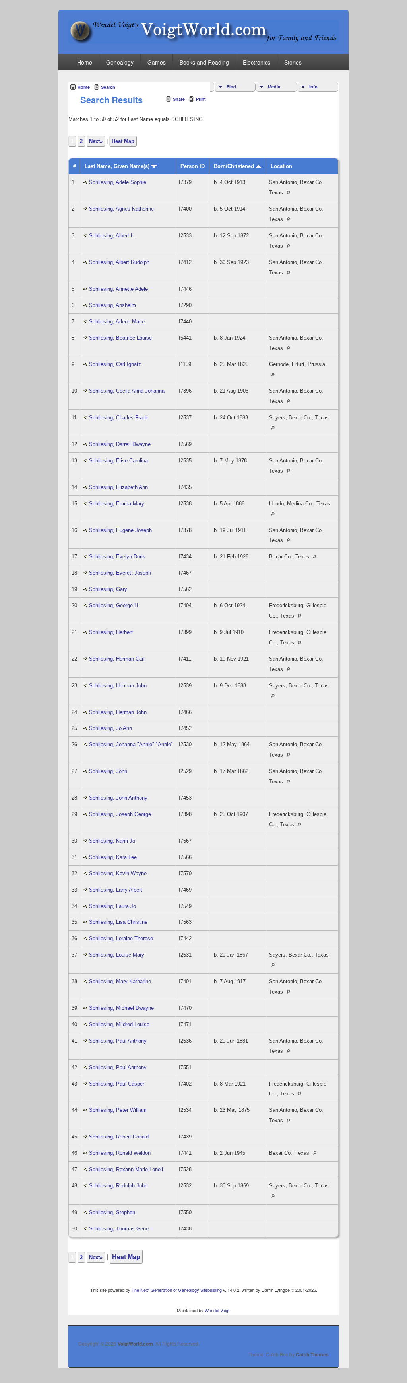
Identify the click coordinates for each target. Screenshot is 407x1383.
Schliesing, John (108, 771)
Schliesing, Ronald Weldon (120, 1153)
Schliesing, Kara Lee (113, 857)
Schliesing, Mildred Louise (119, 1024)
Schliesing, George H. (114, 605)
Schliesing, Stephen (112, 1212)
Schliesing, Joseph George (120, 814)
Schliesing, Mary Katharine (120, 981)
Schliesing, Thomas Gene (119, 1229)
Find (231, 87)
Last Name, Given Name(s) (118, 166)
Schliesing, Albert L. (112, 236)
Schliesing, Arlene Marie (117, 322)
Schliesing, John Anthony (118, 798)
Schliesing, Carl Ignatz (115, 364)
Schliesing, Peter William (118, 1110)
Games (156, 62)
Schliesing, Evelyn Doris (117, 556)
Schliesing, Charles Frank (118, 418)
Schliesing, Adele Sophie (117, 182)
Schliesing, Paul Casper (116, 1084)
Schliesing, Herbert (111, 632)
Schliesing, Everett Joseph (120, 573)
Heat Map (123, 141)
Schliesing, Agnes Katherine (121, 209)
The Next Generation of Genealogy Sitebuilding (177, 1290)
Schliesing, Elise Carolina (118, 461)
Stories (293, 62)
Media (274, 87)
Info (313, 87)
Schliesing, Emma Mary (116, 504)
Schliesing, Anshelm (112, 305)
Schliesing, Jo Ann (110, 728)
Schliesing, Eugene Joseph (120, 530)
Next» (96, 141)
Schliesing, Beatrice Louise (120, 338)
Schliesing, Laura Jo (112, 906)
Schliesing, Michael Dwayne (121, 1008)
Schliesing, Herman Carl (117, 659)
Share (179, 99)
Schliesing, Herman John (118, 686)
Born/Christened (235, 166)
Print (201, 99)
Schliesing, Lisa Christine (118, 922)
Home (84, 62)
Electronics (256, 62)
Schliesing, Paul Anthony (118, 1041)
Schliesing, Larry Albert (115, 890)
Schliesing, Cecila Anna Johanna (127, 391)
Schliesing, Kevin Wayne (118, 873)
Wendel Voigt (217, 1310)
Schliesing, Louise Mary (116, 955)
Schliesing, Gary (108, 589)
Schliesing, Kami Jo (112, 841)
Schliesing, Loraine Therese (121, 938)
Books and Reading (204, 62)
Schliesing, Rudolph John (118, 1186)
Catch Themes (312, 1354)
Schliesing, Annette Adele (118, 289)
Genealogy (120, 62)
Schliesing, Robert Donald (119, 1137)
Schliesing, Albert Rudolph (119, 262)
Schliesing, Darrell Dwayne (120, 444)
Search (108, 87)
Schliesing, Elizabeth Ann (118, 487)
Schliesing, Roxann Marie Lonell (126, 1169)
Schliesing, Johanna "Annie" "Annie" (131, 744)
